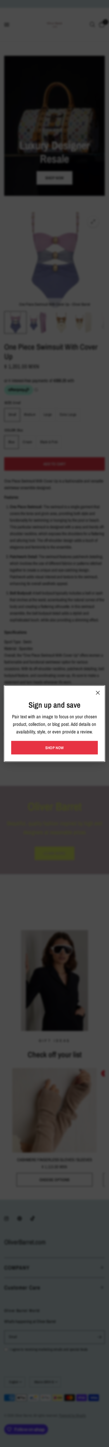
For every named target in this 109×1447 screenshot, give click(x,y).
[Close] (98, 692)
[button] (54, 747)
